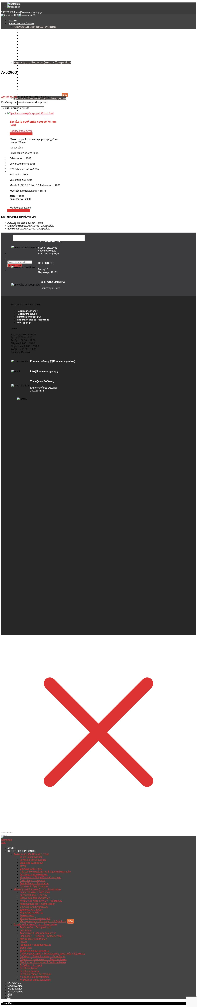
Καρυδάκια (25, 104)
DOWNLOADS (14, 985)
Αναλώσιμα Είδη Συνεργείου (35, 979)
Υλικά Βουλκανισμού (30, 30)
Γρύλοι (23, 941)
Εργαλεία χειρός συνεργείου (35, 974)
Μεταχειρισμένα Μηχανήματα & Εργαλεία (40, 95)
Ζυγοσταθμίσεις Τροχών (32, 68)
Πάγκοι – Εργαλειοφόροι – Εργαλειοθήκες (43, 959)
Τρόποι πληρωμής (27, 313)
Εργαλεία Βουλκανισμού (32, 33)
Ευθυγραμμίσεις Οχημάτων (33, 71)
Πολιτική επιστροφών (29, 316)
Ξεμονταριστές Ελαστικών (33, 66)
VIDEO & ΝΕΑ (14, 988)
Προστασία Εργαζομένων (32, 59)
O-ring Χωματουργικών (31, 53)
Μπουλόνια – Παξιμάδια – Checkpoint (38, 50)
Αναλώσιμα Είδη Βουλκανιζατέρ (35, 26)
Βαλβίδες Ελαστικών (30, 36)
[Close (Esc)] (2, 832)
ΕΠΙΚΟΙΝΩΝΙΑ (15, 991)
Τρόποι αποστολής (27, 311)
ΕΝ (8, 997)
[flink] (13, 6)
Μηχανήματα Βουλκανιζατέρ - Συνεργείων (30, 225)
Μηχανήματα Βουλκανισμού (33, 92)
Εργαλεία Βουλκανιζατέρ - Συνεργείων (28, 228)
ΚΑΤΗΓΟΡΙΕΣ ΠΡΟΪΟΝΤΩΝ (21, 23)
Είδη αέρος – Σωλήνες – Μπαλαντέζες (39, 110)
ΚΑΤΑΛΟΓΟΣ (14, 982)
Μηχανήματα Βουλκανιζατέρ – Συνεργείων (42, 62)
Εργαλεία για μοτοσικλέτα (34, 950)
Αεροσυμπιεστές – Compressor (35, 77)
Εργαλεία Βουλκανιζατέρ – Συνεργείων (35, 924)
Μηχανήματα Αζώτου (30, 86)
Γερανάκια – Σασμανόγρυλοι (35, 944)
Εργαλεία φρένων (29, 971)
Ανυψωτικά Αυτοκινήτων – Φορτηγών (39, 74)
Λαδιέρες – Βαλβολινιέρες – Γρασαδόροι (42, 956)
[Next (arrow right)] (5, 835)
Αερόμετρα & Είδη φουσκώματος (38, 933)
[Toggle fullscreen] (8, 832)
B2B (9, 994)
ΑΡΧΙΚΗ (13, 20)
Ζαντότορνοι (26, 89)
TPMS (23, 39)
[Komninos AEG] (18, 15)
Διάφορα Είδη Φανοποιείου (34, 977)
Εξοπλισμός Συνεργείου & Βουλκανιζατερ (43, 962)
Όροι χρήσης (24, 322)
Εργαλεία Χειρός (29, 968)
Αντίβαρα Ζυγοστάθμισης (32, 47)
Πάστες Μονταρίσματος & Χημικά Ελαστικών (42, 44)
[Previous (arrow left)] (2, 835)
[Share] (5, 832)
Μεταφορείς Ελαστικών (33, 938)
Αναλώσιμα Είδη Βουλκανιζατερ (25, 222)
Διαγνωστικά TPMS (29, 42)
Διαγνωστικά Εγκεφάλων (32, 80)
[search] (9, 259)
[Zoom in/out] (11, 832)
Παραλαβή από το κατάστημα (33, 319)
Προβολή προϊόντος (18, 210)
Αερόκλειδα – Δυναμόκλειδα (35, 927)
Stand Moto (26, 947)
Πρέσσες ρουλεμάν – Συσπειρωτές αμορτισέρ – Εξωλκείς (52, 953)
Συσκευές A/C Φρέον (30, 83)
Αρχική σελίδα (9, 96)
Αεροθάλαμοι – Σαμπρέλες (33, 56)
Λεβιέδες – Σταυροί (31, 965)
